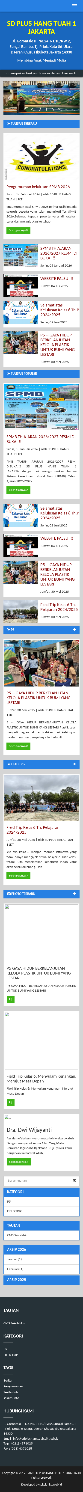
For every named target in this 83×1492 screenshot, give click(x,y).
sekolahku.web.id (50, 1484)
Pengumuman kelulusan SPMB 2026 (38, 187)
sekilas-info (11, 1398)
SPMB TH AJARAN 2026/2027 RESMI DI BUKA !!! (58, 254)
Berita (7, 1380)
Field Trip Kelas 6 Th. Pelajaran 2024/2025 (59, 607)
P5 (9, 1202)
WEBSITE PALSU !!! (56, 279)
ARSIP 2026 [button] (16, 1250)
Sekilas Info (11, 1392)
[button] (9, 98)
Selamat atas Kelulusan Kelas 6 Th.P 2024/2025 (59, 310)
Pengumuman (13, 1386)
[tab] (41, 1249)
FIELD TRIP (14, 1211)
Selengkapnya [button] (17, 230)
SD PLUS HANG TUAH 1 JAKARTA (55, 1473)
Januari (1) (14, 1259)
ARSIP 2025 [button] (16, 1280)
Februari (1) (15, 1269)
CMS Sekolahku (17, 1235)
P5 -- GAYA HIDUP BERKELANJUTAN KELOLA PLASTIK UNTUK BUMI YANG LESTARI (57, 345)
